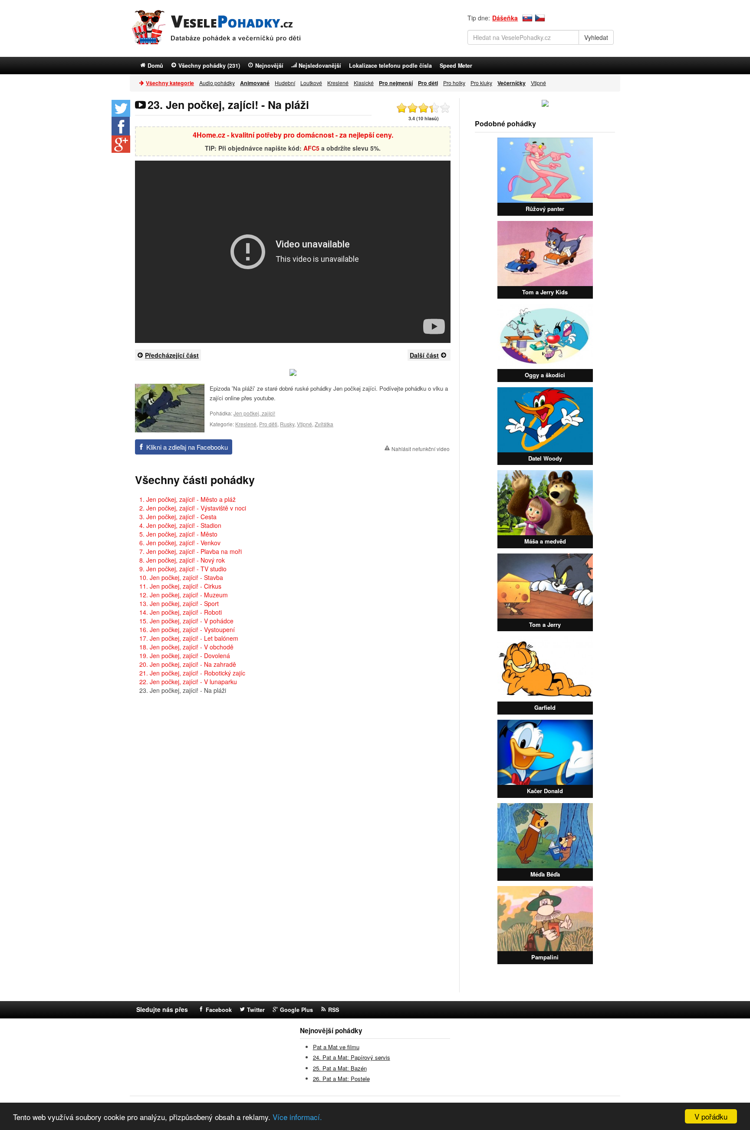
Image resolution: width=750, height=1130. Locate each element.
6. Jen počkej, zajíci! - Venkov (179, 542)
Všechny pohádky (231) (209, 65)
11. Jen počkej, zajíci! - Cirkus (180, 586)
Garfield (545, 707)
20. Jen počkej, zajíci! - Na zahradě (187, 664)
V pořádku (710, 1116)
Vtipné (538, 82)
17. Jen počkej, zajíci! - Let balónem (188, 638)
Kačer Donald (545, 791)
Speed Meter (456, 65)
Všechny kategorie (170, 83)
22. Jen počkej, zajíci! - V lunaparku (188, 681)
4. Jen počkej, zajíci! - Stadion (180, 525)
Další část (424, 355)
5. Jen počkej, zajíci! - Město (178, 534)
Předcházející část (172, 355)
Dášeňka (505, 17)
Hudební (285, 82)
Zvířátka (324, 424)
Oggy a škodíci (545, 375)
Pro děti (268, 424)
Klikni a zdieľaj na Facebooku (187, 446)
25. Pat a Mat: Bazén (340, 1068)
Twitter (256, 1010)
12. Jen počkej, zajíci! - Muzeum (183, 594)
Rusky (287, 424)
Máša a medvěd (545, 541)
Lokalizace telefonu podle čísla (390, 65)
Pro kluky (481, 82)
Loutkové (311, 82)
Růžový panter (545, 208)
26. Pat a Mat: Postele (341, 1078)
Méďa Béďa (545, 874)
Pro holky (454, 82)
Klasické (364, 82)
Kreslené (338, 82)
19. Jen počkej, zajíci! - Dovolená (184, 655)
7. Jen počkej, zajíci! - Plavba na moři (190, 551)
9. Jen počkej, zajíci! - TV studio (183, 568)
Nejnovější (269, 65)
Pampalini (545, 957)
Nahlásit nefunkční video (420, 448)
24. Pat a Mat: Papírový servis (351, 1057)
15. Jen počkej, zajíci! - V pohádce (186, 620)
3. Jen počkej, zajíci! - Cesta (178, 516)
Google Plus (296, 1010)
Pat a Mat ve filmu (336, 1047)
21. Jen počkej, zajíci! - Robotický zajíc (192, 673)
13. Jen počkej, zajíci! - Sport (179, 603)
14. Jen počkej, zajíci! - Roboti (180, 612)
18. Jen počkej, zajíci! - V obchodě (186, 646)
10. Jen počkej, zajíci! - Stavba (181, 577)
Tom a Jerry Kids (545, 292)
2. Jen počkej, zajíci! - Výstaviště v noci (192, 508)
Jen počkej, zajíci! (254, 413)
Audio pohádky (217, 82)
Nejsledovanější (320, 65)
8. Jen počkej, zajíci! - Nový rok (182, 560)
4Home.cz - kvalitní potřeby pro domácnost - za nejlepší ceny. (293, 135)
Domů (155, 65)
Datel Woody (545, 458)
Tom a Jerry (545, 624)
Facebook (219, 1010)
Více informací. (297, 1116)
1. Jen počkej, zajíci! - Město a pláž (187, 499)
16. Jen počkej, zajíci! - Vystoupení (187, 629)
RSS (333, 1010)
